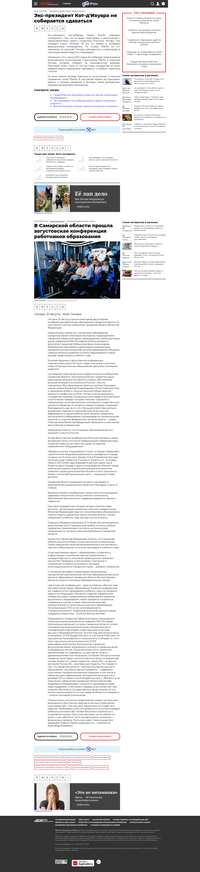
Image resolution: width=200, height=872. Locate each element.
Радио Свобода (69, 43)
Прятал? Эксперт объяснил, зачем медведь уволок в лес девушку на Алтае (148, 108)
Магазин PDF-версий (101, 820)
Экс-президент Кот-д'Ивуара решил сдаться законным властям (103, 159)
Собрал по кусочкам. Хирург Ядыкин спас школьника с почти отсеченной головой (150, 126)
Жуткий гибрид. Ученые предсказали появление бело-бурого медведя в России (150, 264)
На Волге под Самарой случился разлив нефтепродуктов (144, 31)
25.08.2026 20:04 (41, 221)
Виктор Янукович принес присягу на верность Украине (85, 106)
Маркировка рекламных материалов (71, 825)
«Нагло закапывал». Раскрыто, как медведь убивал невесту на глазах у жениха (149, 99)
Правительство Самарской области (62, 300)
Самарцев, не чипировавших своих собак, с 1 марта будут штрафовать (144, 53)
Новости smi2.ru (43, 213)
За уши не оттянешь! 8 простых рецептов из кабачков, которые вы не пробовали (150, 117)
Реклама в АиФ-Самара (65, 822)
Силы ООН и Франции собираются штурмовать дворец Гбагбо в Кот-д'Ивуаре (60, 160)
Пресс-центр (84, 820)
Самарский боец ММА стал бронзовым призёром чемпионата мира (144, 64)
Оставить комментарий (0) (100, 117)
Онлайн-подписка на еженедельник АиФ (130, 820)
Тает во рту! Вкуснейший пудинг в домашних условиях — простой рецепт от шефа (148, 273)
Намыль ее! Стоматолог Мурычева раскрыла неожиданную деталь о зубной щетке (148, 228)
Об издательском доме (65, 820)
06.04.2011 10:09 (40, 11)
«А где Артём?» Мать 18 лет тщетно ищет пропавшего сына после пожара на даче (149, 90)
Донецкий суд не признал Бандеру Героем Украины (57, 176)
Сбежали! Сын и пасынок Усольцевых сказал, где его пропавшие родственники (150, 237)
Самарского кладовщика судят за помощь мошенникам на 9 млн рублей (144, 42)
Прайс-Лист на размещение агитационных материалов (102, 822)
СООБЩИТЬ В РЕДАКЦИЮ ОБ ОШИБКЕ (105, 825)
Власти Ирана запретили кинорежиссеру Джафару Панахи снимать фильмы (103, 168)
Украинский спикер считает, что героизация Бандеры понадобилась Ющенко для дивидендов (53, 169)
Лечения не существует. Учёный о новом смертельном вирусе (148, 245)
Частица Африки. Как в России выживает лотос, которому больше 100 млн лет (149, 255)
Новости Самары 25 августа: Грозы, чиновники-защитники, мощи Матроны (144, 20)
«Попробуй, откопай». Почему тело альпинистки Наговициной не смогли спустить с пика (149, 81)
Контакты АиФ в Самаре (140, 822)
